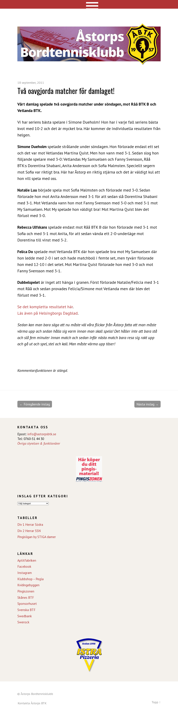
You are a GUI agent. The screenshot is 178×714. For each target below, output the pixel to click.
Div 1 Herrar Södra (30, 524)
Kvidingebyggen (28, 585)
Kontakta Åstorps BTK (32, 703)
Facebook (24, 566)
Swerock (23, 622)
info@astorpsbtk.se (41, 434)
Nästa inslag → (147, 404)
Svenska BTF (26, 610)
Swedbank (24, 616)
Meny (89, 4)
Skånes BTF (25, 597)
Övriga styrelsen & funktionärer (38, 443)
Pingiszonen (25, 591)
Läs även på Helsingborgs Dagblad (47, 313)
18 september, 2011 (30, 83)
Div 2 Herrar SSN (29, 531)
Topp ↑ (156, 702)
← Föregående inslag (34, 404)
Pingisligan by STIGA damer (36, 537)
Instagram (24, 573)
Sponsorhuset (27, 604)
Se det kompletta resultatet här (45, 306)
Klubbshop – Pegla (30, 579)
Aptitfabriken (26, 560)
